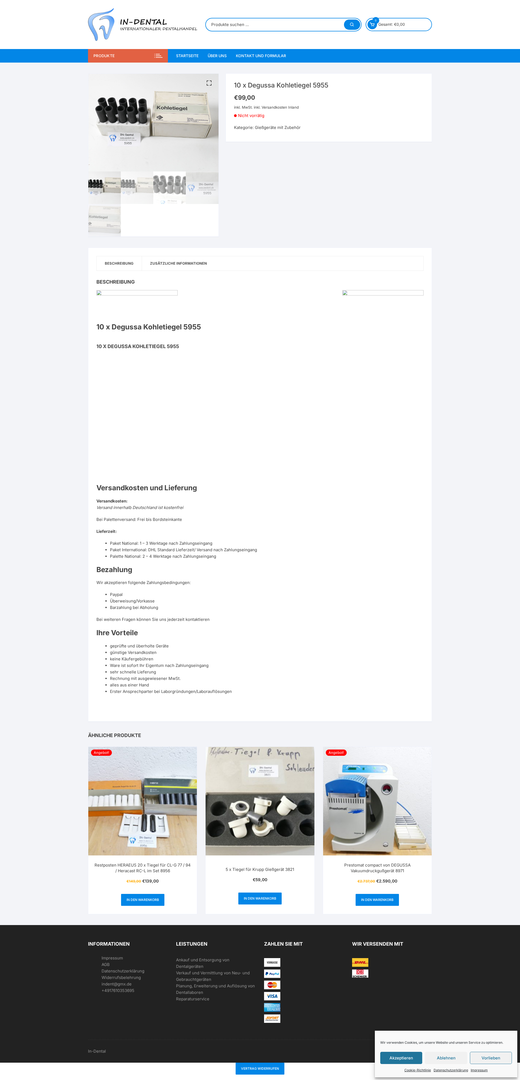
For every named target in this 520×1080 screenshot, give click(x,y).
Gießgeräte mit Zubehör (278, 127)
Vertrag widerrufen (260, 1068)
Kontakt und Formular (261, 55)
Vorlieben (491, 1057)
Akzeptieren (401, 1057)
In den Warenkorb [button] (142, 900)
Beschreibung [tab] (119, 263)
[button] (209, 83)
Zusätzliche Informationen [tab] (178, 263)
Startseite (187, 55)
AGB (106, 964)
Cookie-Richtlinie (417, 1070)
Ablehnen (446, 1057)
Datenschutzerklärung (451, 1070)
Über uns (217, 55)
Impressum (479, 1070)
